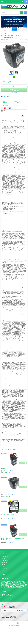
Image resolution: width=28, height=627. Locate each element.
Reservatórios (5, 560)
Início (3, 33)
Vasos (3, 558)
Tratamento (4, 562)
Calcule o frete (4, 115)
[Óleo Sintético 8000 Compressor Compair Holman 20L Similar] (13, 487)
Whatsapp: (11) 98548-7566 (7, 595)
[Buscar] (21, 12)
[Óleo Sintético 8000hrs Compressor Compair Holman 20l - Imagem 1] (11, 72)
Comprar (15, 90)
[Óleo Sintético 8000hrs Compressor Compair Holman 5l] (13, 463)
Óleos (3, 566)
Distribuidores (5, 556)
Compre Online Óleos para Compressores (14, 33)
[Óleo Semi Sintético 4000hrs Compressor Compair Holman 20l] (13, 511)
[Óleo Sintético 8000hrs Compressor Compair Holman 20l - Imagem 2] (16, 72)
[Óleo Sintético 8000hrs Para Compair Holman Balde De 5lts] (13, 535)
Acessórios (4, 568)
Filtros (3, 564)
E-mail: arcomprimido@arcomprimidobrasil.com (11, 597)
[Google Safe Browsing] (13, 617)
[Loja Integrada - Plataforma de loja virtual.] (14, 625)
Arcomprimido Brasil (24, 39)
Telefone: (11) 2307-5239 (6, 594)
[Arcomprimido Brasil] (14, 6)
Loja (5, 33)
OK (22, 115)
